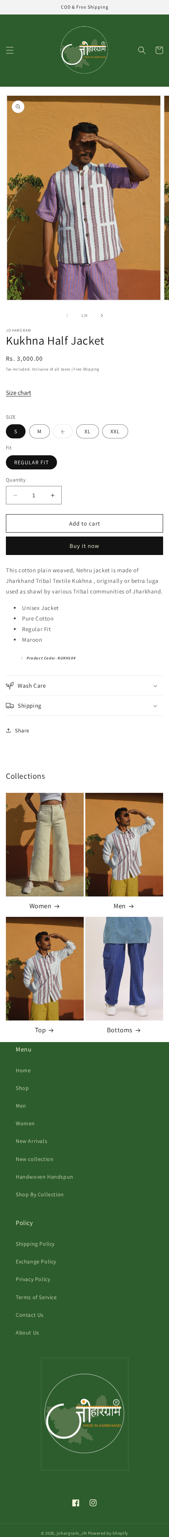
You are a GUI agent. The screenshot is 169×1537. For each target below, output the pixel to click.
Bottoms (119, 1030)
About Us (27, 1332)
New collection (34, 1159)
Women (40, 906)
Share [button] (22, 730)
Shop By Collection (40, 1194)
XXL (115, 431)
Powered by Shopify (108, 1533)
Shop (22, 1088)
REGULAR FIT (31, 462)
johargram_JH (71, 1533)
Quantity (16, 479)
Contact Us (30, 1314)
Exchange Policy (36, 1261)
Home (23, 1070)
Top (40, 1030)
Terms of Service (36, 1297)
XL (87, 431)
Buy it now (84, 545)
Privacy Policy (33, 1279)
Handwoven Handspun (44, 1176)
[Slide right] (101, 315)
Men (120, 906)
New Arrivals (31, 1141)
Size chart (18, 393)
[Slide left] (67, 315)
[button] (9, 50)
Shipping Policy (35, 1243)
